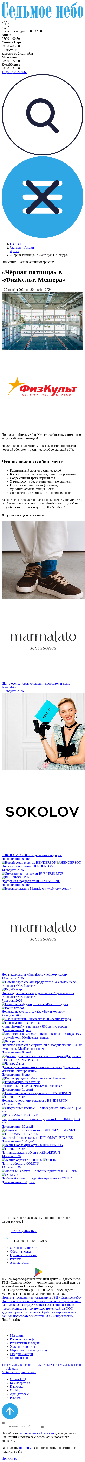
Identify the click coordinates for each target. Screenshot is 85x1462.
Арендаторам (19, 1262)
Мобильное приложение (19, 1372)
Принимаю (9, 1458)
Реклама (15, 1259)
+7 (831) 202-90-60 (24, 1231)
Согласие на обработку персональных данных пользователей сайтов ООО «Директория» (39, 1314)
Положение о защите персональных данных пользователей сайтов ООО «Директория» (38, 1308)
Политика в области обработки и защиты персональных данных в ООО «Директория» (41, 1303)
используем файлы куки (37, 1433)
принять (25, 1447)
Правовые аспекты (23, 1255)
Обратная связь (20, 1251)
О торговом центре (23, 1247)
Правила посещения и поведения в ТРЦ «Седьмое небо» (42, 1297)
